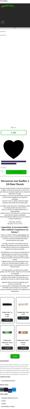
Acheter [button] (7, 320)
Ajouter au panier (16, 172)
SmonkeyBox (4, 1)
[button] (2, 10)
